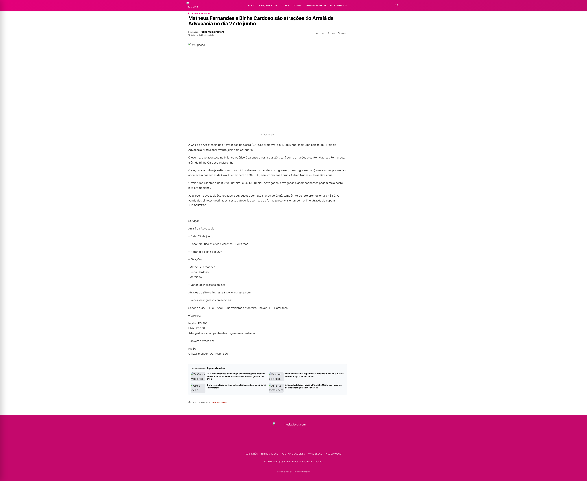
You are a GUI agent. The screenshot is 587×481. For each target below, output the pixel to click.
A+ (323, 33)
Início (251, 5)
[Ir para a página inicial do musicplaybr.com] (192, 5)
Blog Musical (339, 5)
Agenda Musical (316, 5)
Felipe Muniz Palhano (212, 31)
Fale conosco (333, 453)
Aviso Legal (315, 453)
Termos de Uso (269, 453)
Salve (344, 33)
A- (317, 33)
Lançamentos (268, 5)
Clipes (285, 5)
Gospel (297, 5)
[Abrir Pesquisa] (397, 5)
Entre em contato (219, 402)
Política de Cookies (293, 453)
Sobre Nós (252, 453)
